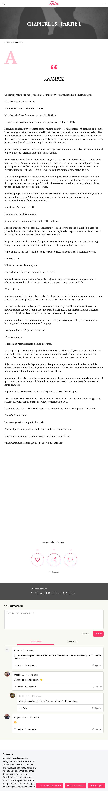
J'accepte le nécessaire (50, 785)
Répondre (31, 666)
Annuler (85, 634)
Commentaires (36, 641)
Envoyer (98, 634)
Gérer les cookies (75, 785)
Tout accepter (96, 785)
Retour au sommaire (14, 42)
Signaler (55, 572)
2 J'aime (24, 708)
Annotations (72, 642)
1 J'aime (19, 666)
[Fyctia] (54, 3)
